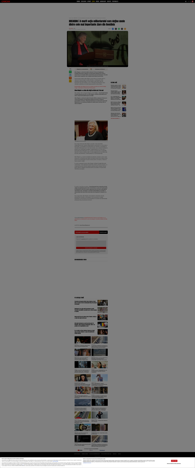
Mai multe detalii (55, 461)
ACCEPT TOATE (174, 460)
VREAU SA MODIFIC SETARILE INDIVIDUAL (174, 463)
